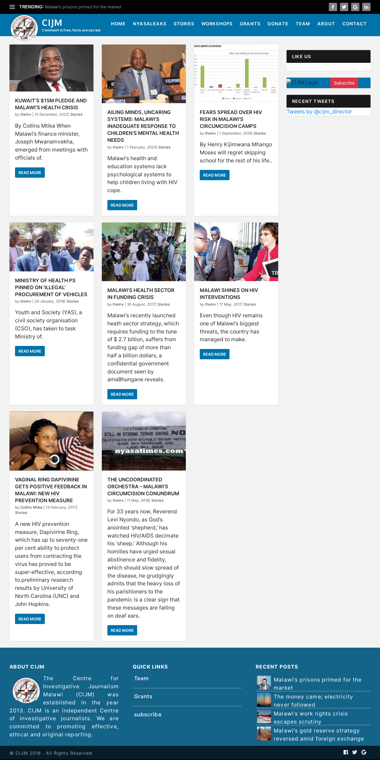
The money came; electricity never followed (88, 6)
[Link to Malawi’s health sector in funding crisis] (144, 251)
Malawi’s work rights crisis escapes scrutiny (311, 717)
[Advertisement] (329, 157)
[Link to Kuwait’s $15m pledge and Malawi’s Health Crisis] (51, 67)
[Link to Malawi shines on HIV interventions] (236, 251)
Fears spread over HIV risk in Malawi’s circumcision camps (231, 119)
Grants (250, 23)
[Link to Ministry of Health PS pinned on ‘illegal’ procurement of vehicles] (51, 246)
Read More (29, 172)
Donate (278, 23)
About (326, 23)
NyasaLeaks (149, 23)
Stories (184, 23)
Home (118, 23)
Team (303, 23)
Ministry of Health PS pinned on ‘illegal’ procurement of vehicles (51, 287)
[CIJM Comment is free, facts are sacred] (24, 28)
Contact (354, 23)
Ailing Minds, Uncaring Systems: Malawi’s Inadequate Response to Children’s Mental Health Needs (143, 126)
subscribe (148, 714)
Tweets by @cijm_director (319, 111)
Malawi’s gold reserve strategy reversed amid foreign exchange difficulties (319, 738)
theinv (25, 114)
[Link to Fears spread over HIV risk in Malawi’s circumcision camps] (236, 73)
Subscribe (344, 83)
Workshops (217, 23)
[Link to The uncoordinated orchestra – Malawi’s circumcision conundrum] (144, 441)
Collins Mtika (31, 507)
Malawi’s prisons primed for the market (318, 683)
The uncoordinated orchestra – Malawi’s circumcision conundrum (143, 486)
